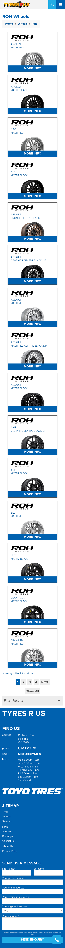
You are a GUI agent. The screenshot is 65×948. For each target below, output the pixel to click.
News (5, 827)
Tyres (5, 812)
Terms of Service (55, 932)
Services (6, 821)
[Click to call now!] (52, 4)
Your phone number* (13, 878)
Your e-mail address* (13, 888)
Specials (6, 831)
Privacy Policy (10, 851)
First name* (8, 869)
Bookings (7, 836)
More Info (32, 68)
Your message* (10, 916)
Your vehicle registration (15, 897)
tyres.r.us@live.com (29, 754)
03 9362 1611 (28, 748)
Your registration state (14, 906)
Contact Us (8, 841)
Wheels (6, 816)
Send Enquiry (32, 939)
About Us (7, 846)
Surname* (39, 869)
